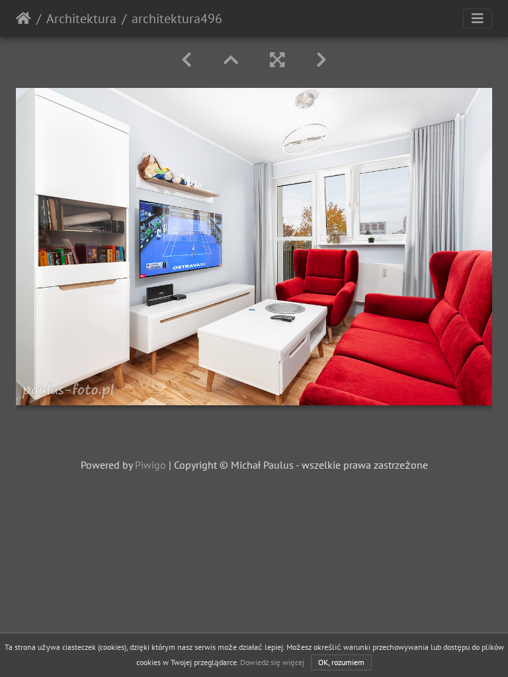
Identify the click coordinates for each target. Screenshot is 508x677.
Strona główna (23, 18)
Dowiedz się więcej (272, 662)
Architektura (81, 18)
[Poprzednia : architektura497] (186, 60)
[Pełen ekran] (277, 60)
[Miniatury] (231, 60)
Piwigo (150, 464)
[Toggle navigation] (477, 18)
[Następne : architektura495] (321, 60)
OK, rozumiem (341, 662)
